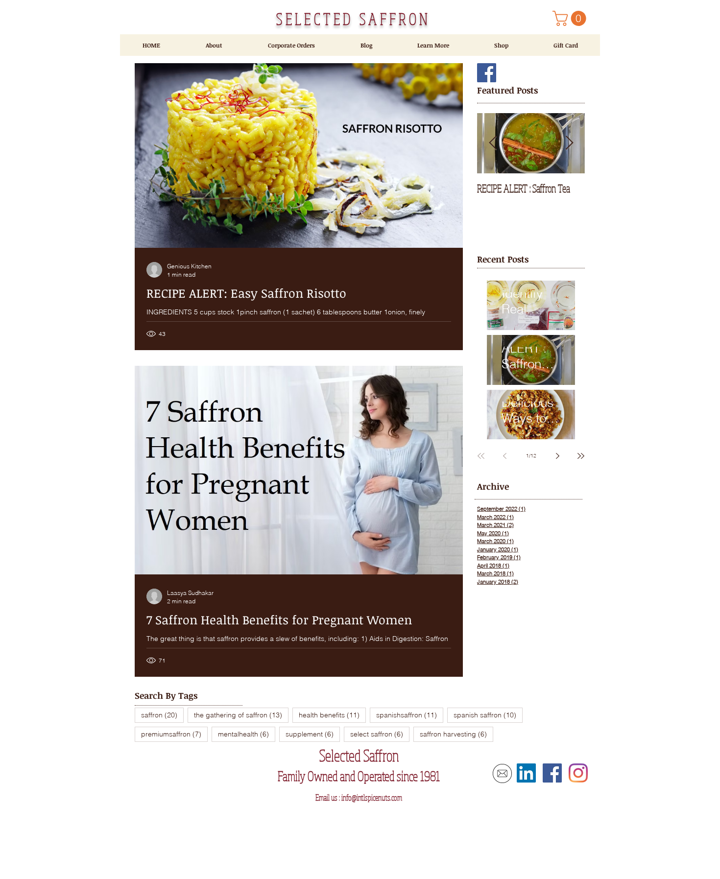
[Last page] (581, 456)
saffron (162, 714)
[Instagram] (578, 773)
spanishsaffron (409, 714)
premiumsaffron (174, 733)
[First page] (481, 456)
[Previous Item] (492, 143)
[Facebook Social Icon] (486, 72)
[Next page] (557, 456)
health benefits (332, 714)
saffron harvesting (456, 733)
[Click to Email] (502, 773)
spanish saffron (488, 714)
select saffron (379, 733)
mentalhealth (246, 733)
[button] (571, 18)
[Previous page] (504, 456)
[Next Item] (569, 143)
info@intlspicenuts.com (371, 797)
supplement (313, 733)
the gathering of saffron (241, 714)
